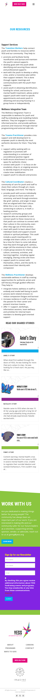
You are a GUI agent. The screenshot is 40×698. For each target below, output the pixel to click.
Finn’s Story (8, 452)
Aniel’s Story (9, 355)
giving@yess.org (16, 534)
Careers (30, 645)
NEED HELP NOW (20, 660)
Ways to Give (10, 651)
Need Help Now (19, 4)
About (10, 645)
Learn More (7, 541)
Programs (10, 648)
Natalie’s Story (10, 404)
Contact (29, 648)
